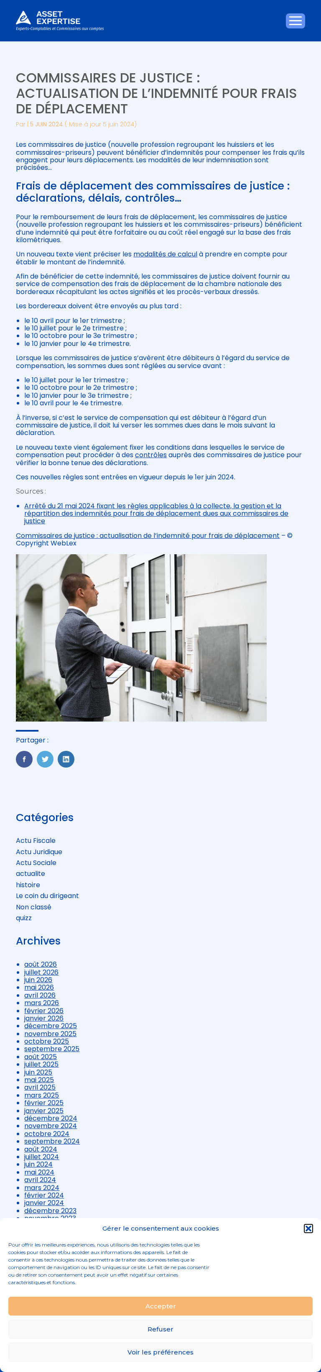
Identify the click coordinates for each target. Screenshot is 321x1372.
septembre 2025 (51, 1049)
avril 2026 (40, 995)
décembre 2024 (50, 1118)
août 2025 (40, 1057)
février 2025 (44, 1103)
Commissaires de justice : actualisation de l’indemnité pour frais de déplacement (148, 535)
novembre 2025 (50, 1034)
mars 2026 (41, 1003)
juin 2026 (38, 980)
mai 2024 (39, 1172)
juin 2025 (38, 1072)
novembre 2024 (50, 1126)
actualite (30, 873)
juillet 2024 (41, 1157)
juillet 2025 (41, 1064)
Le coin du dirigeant (47, 896)
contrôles (151, 455)
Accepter (160, 1306)
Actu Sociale (36, 863)
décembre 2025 (50, 1026)
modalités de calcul (165, 254)
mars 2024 (41, 1188)
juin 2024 (38, 1164)
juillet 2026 (41, 972)
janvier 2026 (44, 1018)
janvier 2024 (44, 1203)
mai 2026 (39, 987)
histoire (28, 885)
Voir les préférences (160, 1352)
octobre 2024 (46, 1134)
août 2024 (40, 1149)
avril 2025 (40, 1087)
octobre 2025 (46, 1041)
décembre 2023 (50, 1211)
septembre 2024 (52, 1141)
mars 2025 (41, 1095)
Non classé (33, 907)
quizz (24, 918)
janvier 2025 (44, 1111)
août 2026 (40, 964)
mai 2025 (39, 1080)
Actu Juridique (39, 852)
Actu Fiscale (36, 840)
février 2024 (44, 1195)
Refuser (160, 1329)
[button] (308, 1228)
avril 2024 (40, 1180)
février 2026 (44, 1011)
